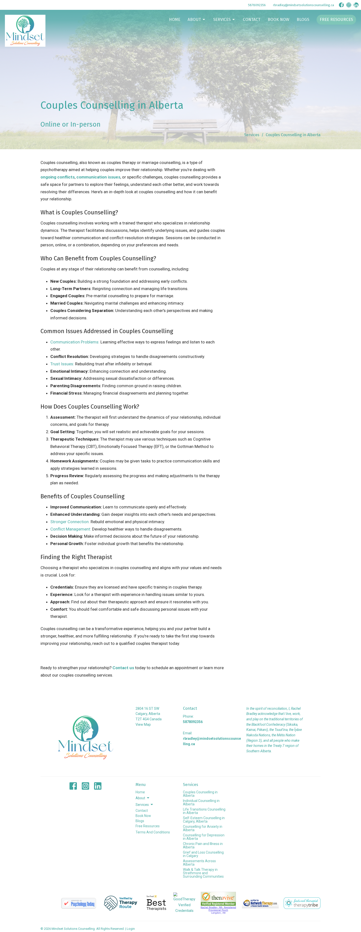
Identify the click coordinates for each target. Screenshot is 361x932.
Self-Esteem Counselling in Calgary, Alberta (204, 819)
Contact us (122, 667)
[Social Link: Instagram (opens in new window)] (348, 4)
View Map (143, 724)
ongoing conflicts (58, 177)
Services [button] (142, 805)
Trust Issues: (62, 363)
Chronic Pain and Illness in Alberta (203, 845)
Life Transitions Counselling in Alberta (204, 811)
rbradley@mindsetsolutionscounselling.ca (303, 5)
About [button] (140, 798)
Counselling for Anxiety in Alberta (202, 828)
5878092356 (257, 5)
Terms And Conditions (153, 832)
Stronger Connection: (70, 521)
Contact (251, 19)
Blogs (303, 19)
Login (131, 929)
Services (222, 19)
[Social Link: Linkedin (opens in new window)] (356, 4)
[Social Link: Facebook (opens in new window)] (341, 4)
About (194, 19)
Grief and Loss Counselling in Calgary (203, 854)
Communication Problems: (74, 342)
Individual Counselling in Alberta (201, 802)
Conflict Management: (70, 529)
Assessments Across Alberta (199, 862)
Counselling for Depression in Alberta (203, 837)
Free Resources (336, 19)
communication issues (98, 177)
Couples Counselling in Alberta (200, 794)
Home (174, 19)
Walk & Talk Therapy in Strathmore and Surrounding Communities (203, 873)
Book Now (278, 19)
